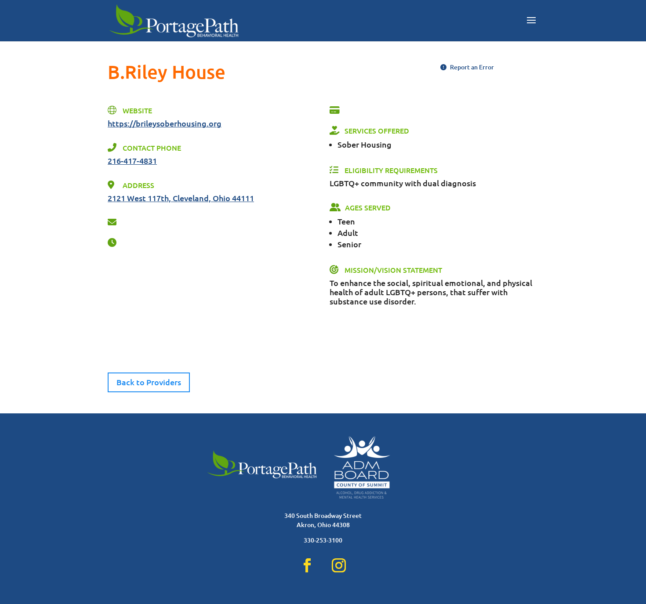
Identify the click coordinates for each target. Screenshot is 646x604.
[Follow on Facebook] (307, 565)
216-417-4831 (132, 161)
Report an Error (471, 67)
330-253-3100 (323, 540)
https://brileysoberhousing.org (164, 123)
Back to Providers (148, 382)
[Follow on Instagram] (339, 565)
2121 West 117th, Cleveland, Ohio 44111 (181, 198)
